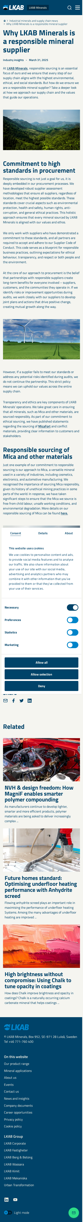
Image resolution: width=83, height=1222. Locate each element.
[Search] (69, 7)
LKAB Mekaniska (15, 1178)
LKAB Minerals (17, 68)
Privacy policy (13, 1120)
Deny (41, 686)
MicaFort (44, 426)
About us (10, 1078)
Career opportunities (18, 1113)
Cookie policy (13, 1126)
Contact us (11, 1092)
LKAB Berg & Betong (18, 1157)
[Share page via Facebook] (13, 700)
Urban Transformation (19, 1185)
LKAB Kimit (12, 1171)
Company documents (18, 1106)
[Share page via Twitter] (21, 700)
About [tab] (69, 533)
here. (64, 513)
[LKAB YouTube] (15, 1199)
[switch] (72, 620)
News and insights (16, 1099)
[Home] (4, 20)
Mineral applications (18, 1071)
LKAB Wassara (14, 1164)
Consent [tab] (15, 533)
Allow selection (41, 674)
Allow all (42, 662)
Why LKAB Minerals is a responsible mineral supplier (36, 24)
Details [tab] (43, 533)
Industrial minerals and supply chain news (33, 20)
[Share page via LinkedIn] (29, 700)
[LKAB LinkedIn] (6, 1199)
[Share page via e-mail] (5, 700)
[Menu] (77, 7)
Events (8, 1085)
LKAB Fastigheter (16, 1150)
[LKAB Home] (16, 1026)
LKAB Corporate (15, 1144)
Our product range (16, 1064)
